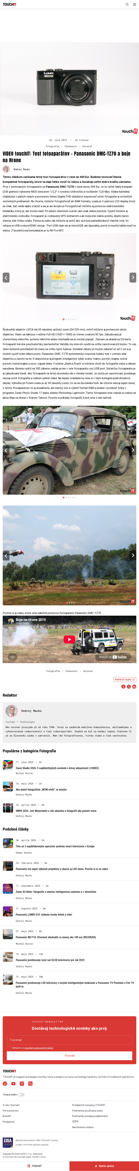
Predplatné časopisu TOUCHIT (88, 1105)
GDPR (75, 1121)
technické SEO (11, 1157)
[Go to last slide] (6, 277)
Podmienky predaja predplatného (90, 1116)
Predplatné (9, 1121)
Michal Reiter (24, 773)
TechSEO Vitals (38, 1157)
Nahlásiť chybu (123, 679)
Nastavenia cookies (83, 1127)
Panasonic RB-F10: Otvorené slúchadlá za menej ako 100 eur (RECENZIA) (56, 937)
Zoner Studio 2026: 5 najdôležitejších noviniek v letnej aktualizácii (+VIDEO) (57, 768)
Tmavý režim (10, 1094)
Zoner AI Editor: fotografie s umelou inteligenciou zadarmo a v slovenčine (56, 891)
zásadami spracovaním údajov (38, 1048)
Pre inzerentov (11, 1110)
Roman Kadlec (24, 853)
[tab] (63, 319)
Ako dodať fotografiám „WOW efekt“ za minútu (41, 789)
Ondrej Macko (22, 169)
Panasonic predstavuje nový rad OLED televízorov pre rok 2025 (50, 960)
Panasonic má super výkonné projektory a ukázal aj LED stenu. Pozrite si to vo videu (62, 869)
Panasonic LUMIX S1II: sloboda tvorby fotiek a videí (44, 914)
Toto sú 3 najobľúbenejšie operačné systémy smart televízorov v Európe (55, 846)
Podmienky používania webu (87, 1110)
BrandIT (7, 1116)
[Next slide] (133, 277)
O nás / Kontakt (11, 1105)
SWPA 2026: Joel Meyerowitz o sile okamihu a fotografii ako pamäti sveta (56, 810)
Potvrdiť (70, 1055)
